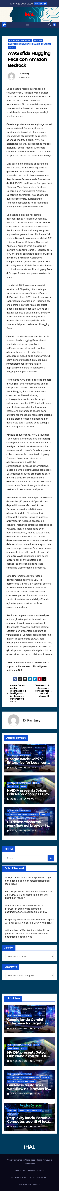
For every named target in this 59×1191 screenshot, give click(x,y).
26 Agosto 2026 (19, 1028)
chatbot (38, 40)
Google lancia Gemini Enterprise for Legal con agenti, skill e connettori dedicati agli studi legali (28, 880)
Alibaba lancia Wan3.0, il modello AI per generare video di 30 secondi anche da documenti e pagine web (27, 933)
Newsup (46, 1160)
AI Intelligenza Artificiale (20, 40)
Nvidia (23, 786)
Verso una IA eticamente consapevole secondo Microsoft (42, 691)
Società (12, 47)
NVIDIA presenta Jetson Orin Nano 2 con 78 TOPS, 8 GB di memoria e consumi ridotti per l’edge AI (28, 894)
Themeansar (29, 1163)
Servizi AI (46, 44)
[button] (49, 24)
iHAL (29, 14)
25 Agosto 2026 (19, 1126)
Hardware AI (13, 786)
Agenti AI (12, 1110)
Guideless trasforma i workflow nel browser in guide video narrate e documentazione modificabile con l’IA (26, 908)
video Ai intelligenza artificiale (21, 818)
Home (18, 1170)
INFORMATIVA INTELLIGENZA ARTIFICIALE (29, 1177)
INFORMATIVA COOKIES (33, 1170)
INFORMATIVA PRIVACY (29, 1184)
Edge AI (36, 783)
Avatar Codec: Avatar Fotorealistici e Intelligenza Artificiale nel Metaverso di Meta (18, 693)
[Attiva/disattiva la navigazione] (27, 25)
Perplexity (12, 1114)
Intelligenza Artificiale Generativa (24, 44)
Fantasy (25, 73)
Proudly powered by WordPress (21, 1160)
